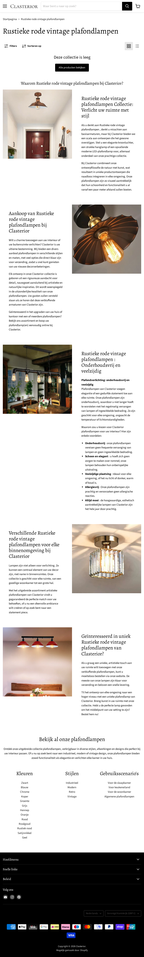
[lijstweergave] (137, 46)
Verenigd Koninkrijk (121, 913)
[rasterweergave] (129, 46)
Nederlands (92, 913)
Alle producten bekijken (72, 67)
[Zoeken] (127, 6)
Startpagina (10, 19)
